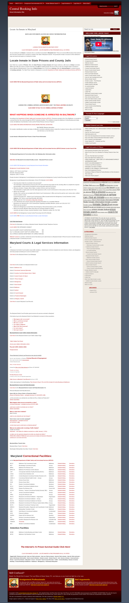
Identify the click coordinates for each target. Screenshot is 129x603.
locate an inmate (95, 207)
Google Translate (116, 121)
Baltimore (17, 287)
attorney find (111, 182)
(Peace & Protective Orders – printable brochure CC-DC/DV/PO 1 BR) (27, 395)
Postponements (14, 349)
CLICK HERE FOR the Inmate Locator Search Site (43, 148)
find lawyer (91, 195)
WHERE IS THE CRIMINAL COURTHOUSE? (96, 168)
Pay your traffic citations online (18, 347)
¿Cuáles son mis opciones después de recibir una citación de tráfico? (27, 434)
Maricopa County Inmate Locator (93, 93)
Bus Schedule (39, 200)
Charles (21, 276)
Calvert (16, 276)
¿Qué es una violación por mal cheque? (20, 416)
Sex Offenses (94, 214)
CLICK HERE (49, 180)
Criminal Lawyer (91, 187)
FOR (14, 216)
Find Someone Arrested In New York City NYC (97, 150)
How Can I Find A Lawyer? (92, 175)
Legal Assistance (89, 88)
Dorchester (17, 270)
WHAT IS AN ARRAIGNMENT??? (93, 163)
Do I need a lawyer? (18, 328)
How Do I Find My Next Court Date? (94, 156)
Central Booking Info (23, 8)
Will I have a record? (18, 322)
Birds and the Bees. (60, 599)
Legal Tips (88, 91)
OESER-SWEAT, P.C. (58, 596)
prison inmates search (103, 212)
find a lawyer (113, 189)
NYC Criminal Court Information (93, 139)
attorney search (95, 185)
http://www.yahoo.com (90, 134)
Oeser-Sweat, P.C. (34, 593)
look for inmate (105, 207)
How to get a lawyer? (18, 329)
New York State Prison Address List (94, 157)
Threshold (21, 521)
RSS (112, 13)
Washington (23, 296)
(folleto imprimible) (14, 399)
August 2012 (93, 290)
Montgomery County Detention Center (19, 168)
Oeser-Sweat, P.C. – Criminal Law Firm (95, 141)
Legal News (88, 90)
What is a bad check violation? (18, 411)
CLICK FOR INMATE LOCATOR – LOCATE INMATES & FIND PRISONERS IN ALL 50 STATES (46, 50)
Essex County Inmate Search (92, 70)
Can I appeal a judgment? (19, 324)
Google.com (88, 130)
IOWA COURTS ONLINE (91, 84)
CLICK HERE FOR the (16, 82)
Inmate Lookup (87, 205)
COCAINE (115, 185)
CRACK (85, 187)
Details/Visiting (61, 463)
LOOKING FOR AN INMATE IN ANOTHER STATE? (45, 47)
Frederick (17, 296)
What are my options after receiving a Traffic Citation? (24, 428)
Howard (21, 293)
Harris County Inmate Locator (92, 75)
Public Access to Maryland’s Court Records (20, 379)
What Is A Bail (88, 107)
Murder (118, 207)
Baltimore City (18, 267)
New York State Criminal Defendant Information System (99, 137)
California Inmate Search (91, 66)
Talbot (34, 273)
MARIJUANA (113, 207)
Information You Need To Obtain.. (93, 166)
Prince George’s (19, 279)
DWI (116, 187)
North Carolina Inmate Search (92, 100)
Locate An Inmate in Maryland (23, 29)
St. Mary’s (25, 276)
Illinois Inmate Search (90, 79)
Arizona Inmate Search (91, 59)
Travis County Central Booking (93, 106)
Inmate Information (96, 202)
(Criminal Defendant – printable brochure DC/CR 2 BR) (24, 404)
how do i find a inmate (111, 197)
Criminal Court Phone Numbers (93, 165)
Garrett (22, 298)
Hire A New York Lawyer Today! (92, 36)
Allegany (17, 298)
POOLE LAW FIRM (61, 105)
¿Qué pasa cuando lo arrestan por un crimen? (21, 407)
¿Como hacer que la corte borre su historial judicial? (23, 425)
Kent (23, 273)
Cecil (20, 273)
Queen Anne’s (28, 273)
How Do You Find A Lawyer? (92, 132)
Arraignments (86, 182)
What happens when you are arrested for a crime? (23, 402)
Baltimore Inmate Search (91, 64)
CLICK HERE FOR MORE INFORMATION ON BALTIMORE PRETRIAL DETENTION (31, 124)
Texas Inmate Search (90, 104)
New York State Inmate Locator (93, 98)
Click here (12, 224)
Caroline (17, 273)
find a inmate (106, 189)
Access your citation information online (20, 344)
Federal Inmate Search (91, 72)
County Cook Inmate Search (92, 68)
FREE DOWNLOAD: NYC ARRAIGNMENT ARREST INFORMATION (102, 128)
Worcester (28, 270)
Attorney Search (89, 63)
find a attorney (99, 189)
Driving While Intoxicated (100, 187)
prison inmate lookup (100, 209)
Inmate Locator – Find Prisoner (93, 81)
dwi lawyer (92, 190)
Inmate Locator (111, 202)
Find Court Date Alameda (91, 73)
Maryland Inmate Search (91, 95)
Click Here (12, 159)
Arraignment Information (91, 61)
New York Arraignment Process (93, 170)
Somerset (22, 270)
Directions (29, 200)
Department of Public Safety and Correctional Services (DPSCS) (64, 70)
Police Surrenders (87, 209)
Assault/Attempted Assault (96, 182)
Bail (102, 184)
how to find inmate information (102, 200)
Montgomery (18, 281)
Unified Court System (90, 143)
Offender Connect (14, 236)
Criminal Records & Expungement (36, 358)
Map (33, 200)
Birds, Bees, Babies (41, 599)
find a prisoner (99, 192)
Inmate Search (101, 204)
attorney (105, 182)
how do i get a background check (93, 77)
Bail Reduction (108, 185)
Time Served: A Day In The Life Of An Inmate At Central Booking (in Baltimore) (50, 382)
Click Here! (64, 547)
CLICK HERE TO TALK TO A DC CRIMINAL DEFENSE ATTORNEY (45, 108)
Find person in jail (103, 194)
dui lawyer (111, 187)
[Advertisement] (64, 21)
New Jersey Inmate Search (92, 97)
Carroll (17, 293)
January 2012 (93, 292)
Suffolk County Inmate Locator (93, 102)
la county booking (89, 86)
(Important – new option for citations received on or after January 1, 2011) (28, 431)
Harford (16, 290)
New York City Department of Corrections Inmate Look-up (99, 136)
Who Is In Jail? (89, 109)
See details (92, 227)
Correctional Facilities (37, 456)
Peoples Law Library (14, 370)
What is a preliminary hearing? (21, 320)
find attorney (109, 192)
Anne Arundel (17, 284)
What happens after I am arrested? (21, 319)
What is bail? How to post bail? (21, 326)
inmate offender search (91, 82)
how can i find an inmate (99, 196)
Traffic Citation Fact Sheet (16, 341)
